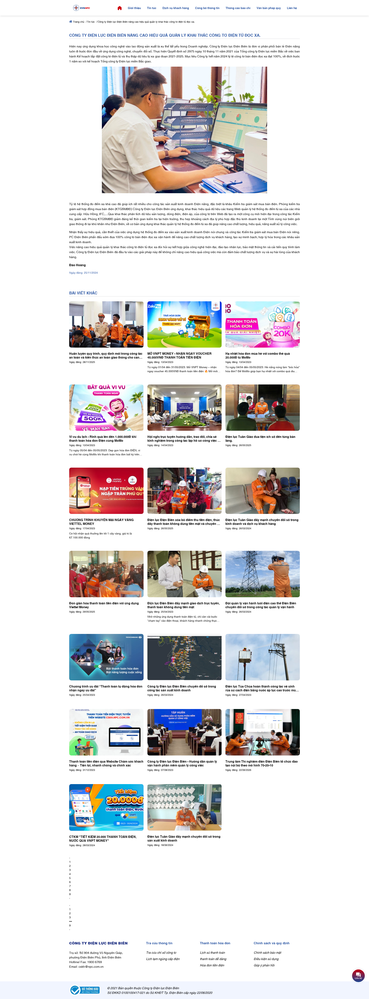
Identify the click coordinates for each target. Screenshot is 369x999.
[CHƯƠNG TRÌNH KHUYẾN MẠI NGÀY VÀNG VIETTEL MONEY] (106, 491)
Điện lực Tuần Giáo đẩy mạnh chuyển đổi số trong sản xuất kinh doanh (183, 838)
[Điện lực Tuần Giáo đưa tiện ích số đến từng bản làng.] (262, 407)
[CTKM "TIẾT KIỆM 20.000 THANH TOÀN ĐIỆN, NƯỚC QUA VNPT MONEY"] (106, 807)
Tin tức (151, 8)
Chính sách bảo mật (267, 952)
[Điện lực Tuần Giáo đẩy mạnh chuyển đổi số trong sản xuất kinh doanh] (184, 807)
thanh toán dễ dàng (213, 959)
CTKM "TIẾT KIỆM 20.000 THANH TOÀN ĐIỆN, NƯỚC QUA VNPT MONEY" (102, 838)
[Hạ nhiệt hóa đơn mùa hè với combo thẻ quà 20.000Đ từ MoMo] (262, 324)
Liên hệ (292, 8)
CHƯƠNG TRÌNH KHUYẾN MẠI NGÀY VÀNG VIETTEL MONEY (101, 521)
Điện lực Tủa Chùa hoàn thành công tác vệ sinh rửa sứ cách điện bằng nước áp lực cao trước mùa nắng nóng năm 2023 (261, 688)
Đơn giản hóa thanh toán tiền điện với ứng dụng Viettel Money (104, 605)
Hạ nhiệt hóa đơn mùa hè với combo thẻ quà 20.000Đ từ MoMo (257, 355)
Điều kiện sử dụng (266, 959)
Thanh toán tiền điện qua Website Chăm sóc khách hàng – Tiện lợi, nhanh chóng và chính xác (106, 763)
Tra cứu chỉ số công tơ (161, 952)
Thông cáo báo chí (238, 8)
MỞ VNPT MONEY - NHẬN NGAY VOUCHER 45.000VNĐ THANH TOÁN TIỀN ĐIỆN (179, 355)
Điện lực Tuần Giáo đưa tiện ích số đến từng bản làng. (260, 438)
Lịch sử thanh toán (212, 952)
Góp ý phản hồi (264, 965)
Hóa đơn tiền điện (212, 965)
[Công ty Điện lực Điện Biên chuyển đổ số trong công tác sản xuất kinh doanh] (184, 657)
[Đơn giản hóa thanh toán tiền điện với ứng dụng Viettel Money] (106, 574)
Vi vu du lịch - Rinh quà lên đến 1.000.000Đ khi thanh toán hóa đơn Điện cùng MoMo (102, 438)
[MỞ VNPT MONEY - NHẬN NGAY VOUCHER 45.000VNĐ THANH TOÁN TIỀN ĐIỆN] (184, 324)
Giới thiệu (134, 8)
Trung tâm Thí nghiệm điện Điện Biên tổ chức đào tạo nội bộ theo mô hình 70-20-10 (261, 763)
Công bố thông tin (207, 8)
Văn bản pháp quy (269, 8)
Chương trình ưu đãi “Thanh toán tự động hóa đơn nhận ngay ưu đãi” (105, 688)
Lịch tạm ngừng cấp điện (163, 959)
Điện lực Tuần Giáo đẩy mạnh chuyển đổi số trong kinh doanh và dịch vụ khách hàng (261, 521)
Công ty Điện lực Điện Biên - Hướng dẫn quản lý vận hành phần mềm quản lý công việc (182, 763)
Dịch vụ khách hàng (175, 8)
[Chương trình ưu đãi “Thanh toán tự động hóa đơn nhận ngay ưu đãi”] (106, 657)
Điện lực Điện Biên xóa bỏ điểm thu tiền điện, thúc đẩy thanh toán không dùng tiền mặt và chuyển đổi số (184, 521)
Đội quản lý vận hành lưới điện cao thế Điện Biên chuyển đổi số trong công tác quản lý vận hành (260, 605)
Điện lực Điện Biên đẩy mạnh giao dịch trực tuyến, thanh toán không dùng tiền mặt (183, 605)
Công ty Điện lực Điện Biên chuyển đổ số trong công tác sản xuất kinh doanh (181, 688)
